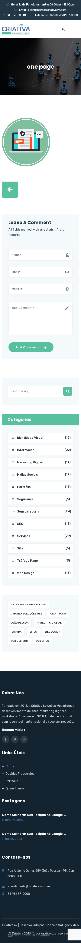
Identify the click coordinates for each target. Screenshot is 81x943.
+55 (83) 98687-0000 (64, 15)
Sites (33, 631)
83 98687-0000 (19, 894)
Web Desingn (19, 640)
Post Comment (27, 347)
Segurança (25, 499)
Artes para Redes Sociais (28, 604)
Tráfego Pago (27, 560)
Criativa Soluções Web (26, 613)
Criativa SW (58, 613)
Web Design (25, 573)
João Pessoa (19, 622)
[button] (30, 934)
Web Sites (42, 640)
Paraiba (16, 631)
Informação (25, 450)
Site (20, 548)
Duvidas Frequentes (20, 773)
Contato (11, 766)
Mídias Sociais (27, 474)
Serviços (23, 536)
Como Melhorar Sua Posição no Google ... (34, 815)
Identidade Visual (30, 438)
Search (67, 391)
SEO (20, 524)
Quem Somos (15, 788)
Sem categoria (28, 511)
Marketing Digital (30, 462)
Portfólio (24, 487)
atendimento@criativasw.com (47, 10)
